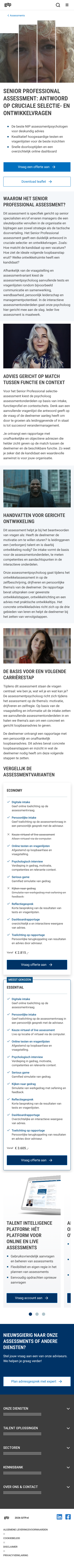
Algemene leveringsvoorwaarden (25, 1529)
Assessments (17, 15)
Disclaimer (10, 1546)
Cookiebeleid (11, 1538)
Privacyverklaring (15, 1555)
